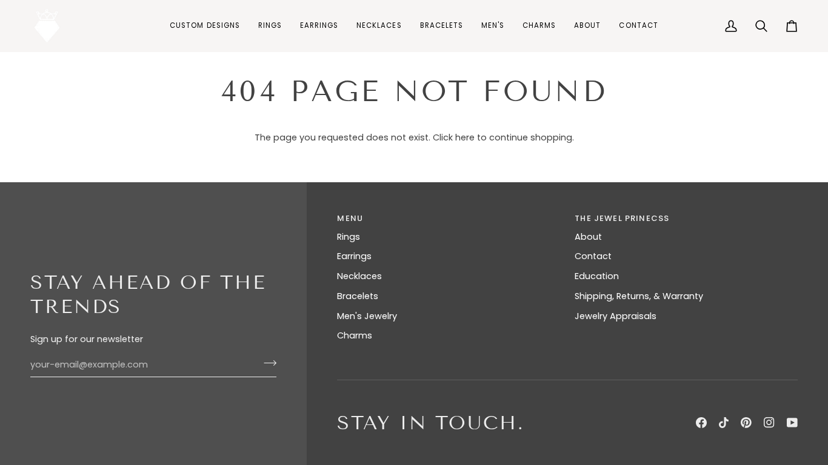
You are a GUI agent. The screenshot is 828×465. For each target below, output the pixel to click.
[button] (270, 25)
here (465, 137)
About (588, 237)
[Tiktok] (724, 422)
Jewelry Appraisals (615, 316)
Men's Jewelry (367, 316)
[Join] (266, 363)
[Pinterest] (746, 422)
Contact (593, 256)
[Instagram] (769, 422)
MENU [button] (350, 218)
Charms (354, 335)
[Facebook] (701, 422)
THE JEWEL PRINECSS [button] (622, 218)
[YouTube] (792, 422)
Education (597, 276)
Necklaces (359, 276)
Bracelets (357, 296)
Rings (348, 237)
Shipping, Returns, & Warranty (639, 296)
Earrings (354, 256)
